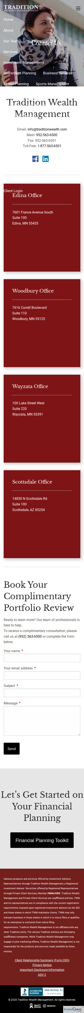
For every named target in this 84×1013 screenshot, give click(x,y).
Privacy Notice (42, 965)
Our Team (11, 41)
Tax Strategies (38, 105)
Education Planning (19, 116)
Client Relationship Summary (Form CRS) (42, 960)
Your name (28, 651)
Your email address (34, 668)
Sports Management (52, 84)
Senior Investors (16, 148)
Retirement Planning (19, 73)
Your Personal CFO (41, 41)
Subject (25, 686)
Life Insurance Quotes (54, 148)
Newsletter (12, 169)
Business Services (58, 73)
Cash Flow (11, 105)
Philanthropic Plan (54, 94)
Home (8, 19)
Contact (9, 180)
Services (10, 51)
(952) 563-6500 (30, 636)
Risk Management (18, 94)
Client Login (13, 191)
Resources (12, 126)
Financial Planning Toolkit (42, 840)
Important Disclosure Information (42, 970)
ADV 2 (42, 974)
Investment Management (23, 62)
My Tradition (13, 137)
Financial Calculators (20, 159)
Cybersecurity (42, 137)
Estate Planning (16, 84)
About (8, 30)
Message (27, 703)
